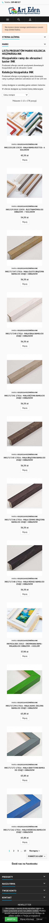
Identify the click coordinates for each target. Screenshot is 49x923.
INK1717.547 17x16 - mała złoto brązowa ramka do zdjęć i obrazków (24, 272)
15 (25, 851)
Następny (34, 851)
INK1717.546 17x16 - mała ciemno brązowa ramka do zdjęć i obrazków (25, 520)
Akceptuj (11, 919)
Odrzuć (39, 919)
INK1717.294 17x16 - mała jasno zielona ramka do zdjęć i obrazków (24, 707)
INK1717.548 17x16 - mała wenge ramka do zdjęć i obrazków (24, 582)
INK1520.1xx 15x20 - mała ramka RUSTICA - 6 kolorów (24, 148)
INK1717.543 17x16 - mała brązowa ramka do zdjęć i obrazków (24, 458)
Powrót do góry (37, 856)
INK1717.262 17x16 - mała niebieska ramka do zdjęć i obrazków (24, 831)
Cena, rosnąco (16, 95)
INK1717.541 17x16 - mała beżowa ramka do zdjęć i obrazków (24, 396)
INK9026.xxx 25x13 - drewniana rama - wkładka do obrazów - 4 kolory (24, 644)
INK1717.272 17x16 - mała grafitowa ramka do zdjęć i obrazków (24, 769)
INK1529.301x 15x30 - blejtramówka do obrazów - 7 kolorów (24, 210)
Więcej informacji (27, 919)
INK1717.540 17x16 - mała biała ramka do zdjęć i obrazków (25, 334)
